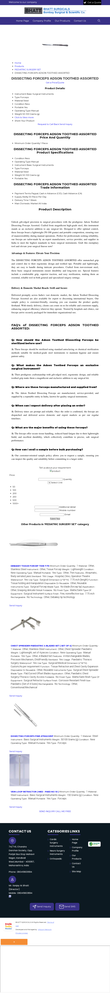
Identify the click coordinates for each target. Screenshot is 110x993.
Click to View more (24, 117)
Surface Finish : (62, 593)
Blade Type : (64, 586)
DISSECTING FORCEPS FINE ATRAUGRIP (32, 736)
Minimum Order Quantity (27, 143)
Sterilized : (39, 576)
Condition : (57, 652)
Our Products (62, 21)
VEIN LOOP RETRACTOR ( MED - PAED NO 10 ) (35, 791)
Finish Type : (69, 590)
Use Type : (38, 580)
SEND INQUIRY (47, 811)
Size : (87, 593)
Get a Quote (94, 2)
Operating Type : (28, 573)
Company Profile (42, 21)
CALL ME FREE (63, 811)
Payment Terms (23, 193)
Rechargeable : (20, 597)
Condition (19, 158)
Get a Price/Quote (55, 82)
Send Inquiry (66, 124)
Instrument (20, 165)
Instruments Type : (29, 586)
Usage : (68, 576)
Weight (18, 175)
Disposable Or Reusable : (65, 583)
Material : (29, 649)
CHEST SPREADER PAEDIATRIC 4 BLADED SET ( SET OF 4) (41, 645)
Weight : (72, 569)
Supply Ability (21, 197)
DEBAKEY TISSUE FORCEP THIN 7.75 (30, 566)
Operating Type (23, 161)
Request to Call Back (48, 124)
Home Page (22, 21)
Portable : (49, 573)
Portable (19, 178)
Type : (65, 573)
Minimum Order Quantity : (64, 566)
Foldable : (50, 590)
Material (19, 171)
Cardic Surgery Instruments (56, 843)
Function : (69, 666)
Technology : (52, 597)
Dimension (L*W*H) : (68, 580)
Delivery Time (22, 200)
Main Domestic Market (26, 203)
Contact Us (80, 21)
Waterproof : (19, 580)
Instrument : (44, 569)
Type (17, 168)
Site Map (76, 871)
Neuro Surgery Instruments (57, 852)
